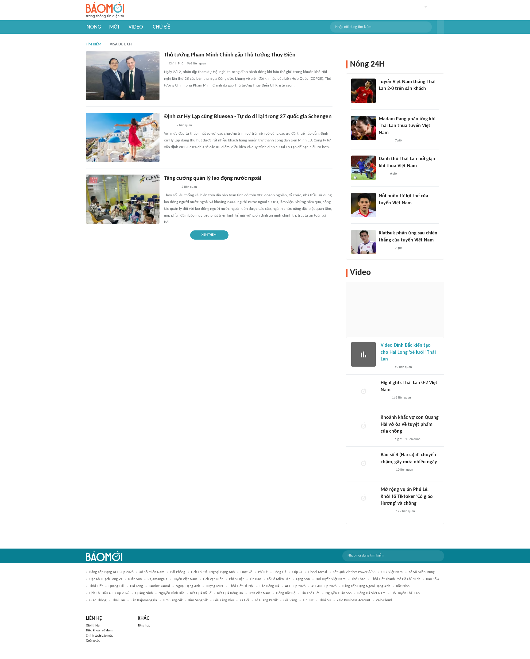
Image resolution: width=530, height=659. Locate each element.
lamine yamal (159, 586)
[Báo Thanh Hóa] (171, 187)
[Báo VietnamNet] (386, 367)
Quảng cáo (93, 640)
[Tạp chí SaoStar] (385, 141)
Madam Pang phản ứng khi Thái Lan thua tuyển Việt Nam (407, 126)
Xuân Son (135, 579)
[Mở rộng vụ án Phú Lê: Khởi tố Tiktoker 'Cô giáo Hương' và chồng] (363, 498)
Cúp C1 (297, 572)
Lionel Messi (317, 572)
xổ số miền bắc (278, 579)
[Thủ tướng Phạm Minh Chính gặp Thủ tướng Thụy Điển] (122, 75)
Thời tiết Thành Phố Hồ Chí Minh (395, 579)
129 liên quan (405, 511)
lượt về (246, 572)
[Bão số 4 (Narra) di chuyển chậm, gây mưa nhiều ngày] (363, 464)
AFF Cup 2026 (295, 586)
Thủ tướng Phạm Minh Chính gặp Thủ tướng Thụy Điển (229, 55)
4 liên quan (413, 439)
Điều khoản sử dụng (99, 630)
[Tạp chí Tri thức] (382, 97)
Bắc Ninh (402, 586)
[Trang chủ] (105, 10)
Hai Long (136, 586)
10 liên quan (404, 470)
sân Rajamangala (144, 600)
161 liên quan (401, 397)
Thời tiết (96, 586)
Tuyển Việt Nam (185, 579)
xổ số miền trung (422, 572)
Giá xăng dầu (223, 600)
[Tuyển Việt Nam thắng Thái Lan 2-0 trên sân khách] (363, 91)
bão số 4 (432, 579)
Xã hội (244, 600)
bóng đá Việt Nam (371, 593)
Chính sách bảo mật (99, 636)
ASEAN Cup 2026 (323, 586)
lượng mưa (214, 586)
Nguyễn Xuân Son (338, 593)
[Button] (440, 27)
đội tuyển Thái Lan (405, 593)
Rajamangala (157, 579)
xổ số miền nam (151, 572)
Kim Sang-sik (172, 600)
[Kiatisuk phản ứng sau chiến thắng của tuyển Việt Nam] (363, 242)
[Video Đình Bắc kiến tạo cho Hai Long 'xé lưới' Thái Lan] (363, 354)
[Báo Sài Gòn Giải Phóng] (386, 470)
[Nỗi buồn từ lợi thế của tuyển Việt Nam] (363, 205)
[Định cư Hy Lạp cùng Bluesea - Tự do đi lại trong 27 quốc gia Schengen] (122, 137)
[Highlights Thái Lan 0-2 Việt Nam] (363, 392)
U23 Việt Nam (259, 593)
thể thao (358, 579)
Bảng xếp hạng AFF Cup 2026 (111, 572)
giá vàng (290, 600)
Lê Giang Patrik (266, 600)
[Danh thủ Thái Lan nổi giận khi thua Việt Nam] (363, 168)
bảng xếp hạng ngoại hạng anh (366, 586)
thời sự (325, 600)
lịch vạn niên (213, 579)
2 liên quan (184, 125)
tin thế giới (310, 593)
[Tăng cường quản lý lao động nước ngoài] (122, 199)
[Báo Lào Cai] (168, 126)
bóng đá (280, 572)
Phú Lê (263, 572)
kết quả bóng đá (230, 593)
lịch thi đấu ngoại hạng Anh (213, 572)
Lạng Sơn (303, 579)
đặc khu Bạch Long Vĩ (105, 579)
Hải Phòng (177, 572)
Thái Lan (118, 600)
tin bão (255, 579)
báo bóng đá (269, 586)
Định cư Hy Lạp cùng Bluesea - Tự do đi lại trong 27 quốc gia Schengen (248, 117)
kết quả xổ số (200, 593)
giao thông (97, 600)
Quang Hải (116, 586)
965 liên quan (196, 63)
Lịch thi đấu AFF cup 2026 (109, 593)
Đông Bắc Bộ (285, 593)
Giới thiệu (93, 625)
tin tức (308, 600)
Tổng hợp (144, 625)
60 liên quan (403, 367)
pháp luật (236, 579)
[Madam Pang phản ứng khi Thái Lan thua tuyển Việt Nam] (363, 128)
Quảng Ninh (144, 593)
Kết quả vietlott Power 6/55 (354, 572)
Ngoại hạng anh (188, 586)
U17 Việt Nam (392, 572)
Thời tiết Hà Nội (241, 586)
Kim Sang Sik (198, 600)
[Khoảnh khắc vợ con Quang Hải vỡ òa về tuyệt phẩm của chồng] (363, 426)
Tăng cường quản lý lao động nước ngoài (212, 178)
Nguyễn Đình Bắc (171, 593)
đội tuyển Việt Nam (331, 579)
